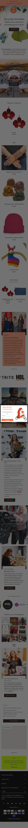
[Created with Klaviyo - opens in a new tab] (14, 422)
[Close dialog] (26, 406)
